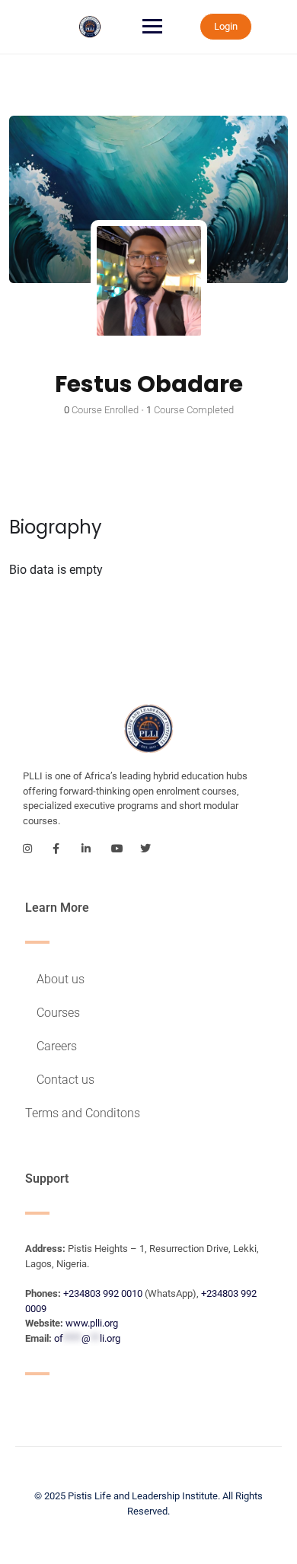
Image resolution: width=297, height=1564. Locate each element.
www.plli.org (91, 1323)
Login (226, 26)
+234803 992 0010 (102, 1293)
